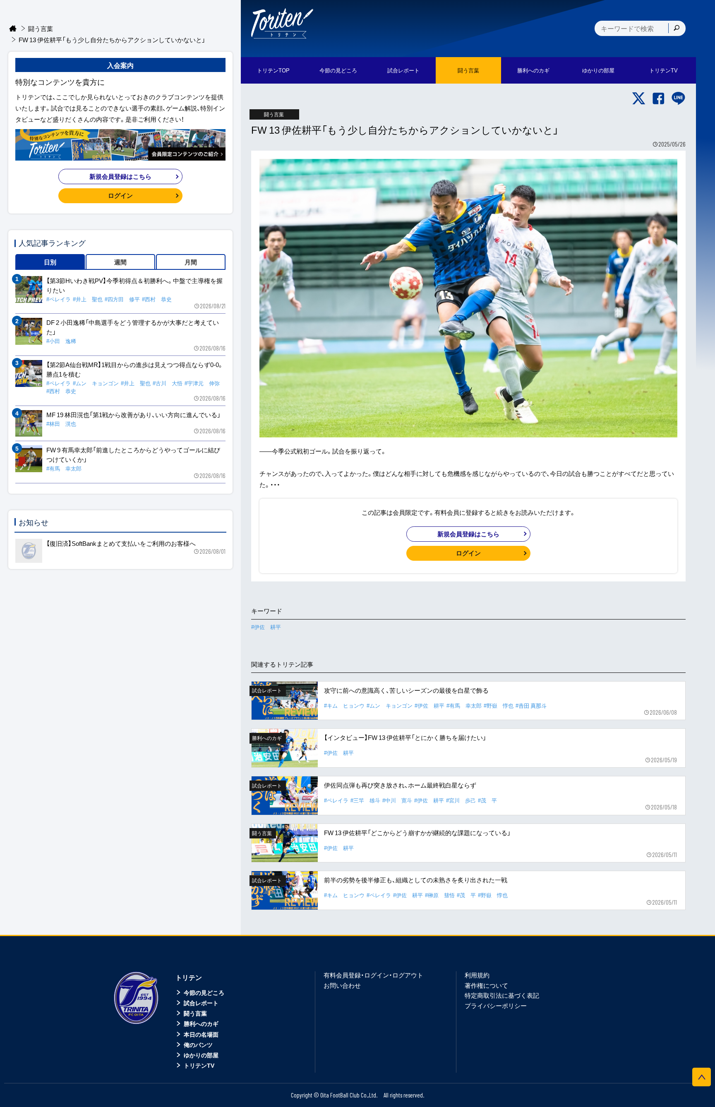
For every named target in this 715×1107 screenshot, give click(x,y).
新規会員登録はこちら (468, 533)
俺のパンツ (198, 1044)
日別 (50, 262)
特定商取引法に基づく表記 (502, 995)
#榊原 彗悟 (440, 895)
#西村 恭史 (157, 299)
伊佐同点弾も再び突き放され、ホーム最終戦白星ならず (400, 785)
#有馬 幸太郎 (464, 705)
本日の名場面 (201, 1034)
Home (13, 28)
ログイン (468, 552)
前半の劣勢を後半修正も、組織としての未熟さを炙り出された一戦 (415, 879)
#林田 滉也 (61, 423)
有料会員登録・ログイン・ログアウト (373, 975)
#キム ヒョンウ (344, 705)
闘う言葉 (468, 70)
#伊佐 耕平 (266, 627)
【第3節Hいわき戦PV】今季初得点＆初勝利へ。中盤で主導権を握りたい (134, 285)
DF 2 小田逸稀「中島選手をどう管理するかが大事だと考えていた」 (132, 327)
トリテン (188, 977)
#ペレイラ (336, 800)
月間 (191, 262)
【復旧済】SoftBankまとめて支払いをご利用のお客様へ (121, 543)
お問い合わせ (342, 985)
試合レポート (201, 1003)
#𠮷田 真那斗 (531, 705)
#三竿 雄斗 (365, 800)
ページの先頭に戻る (701, 1077)
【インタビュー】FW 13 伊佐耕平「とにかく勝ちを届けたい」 (405, 737)
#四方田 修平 (122, 299)
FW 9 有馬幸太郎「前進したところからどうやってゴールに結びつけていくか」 (133, 454)
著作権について (486, 985)
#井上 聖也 (88, 299)
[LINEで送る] (678, 98)
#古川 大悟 (167, 383)
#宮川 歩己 (461, 800)
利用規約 (477, 975)
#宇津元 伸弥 (202, 383)
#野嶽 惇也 (498, 705)
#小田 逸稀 (61, 341)
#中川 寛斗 (397, 800)
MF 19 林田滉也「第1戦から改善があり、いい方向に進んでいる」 (133, 414)
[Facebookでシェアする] (658, 98)
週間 (120, 262)
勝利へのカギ (201, 1023)
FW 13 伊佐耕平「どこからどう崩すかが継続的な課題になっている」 (417, 832)
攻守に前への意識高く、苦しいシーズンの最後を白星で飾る (406, 690)
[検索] (676, 28)
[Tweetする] (638, 98)
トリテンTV (199, 1065)
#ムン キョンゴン (390, 705)
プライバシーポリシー (496, 1005)
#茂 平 (487, 800)
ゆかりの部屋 (201, 1055)
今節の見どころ (204, 992)
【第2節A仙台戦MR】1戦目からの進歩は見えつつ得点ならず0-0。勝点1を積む (134, 369)
